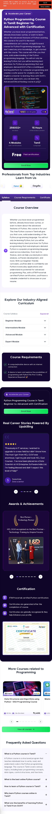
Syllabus (5, 197)
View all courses (24, 729)
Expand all (44, 314)
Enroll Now (26, 165)
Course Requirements (24, 197)
